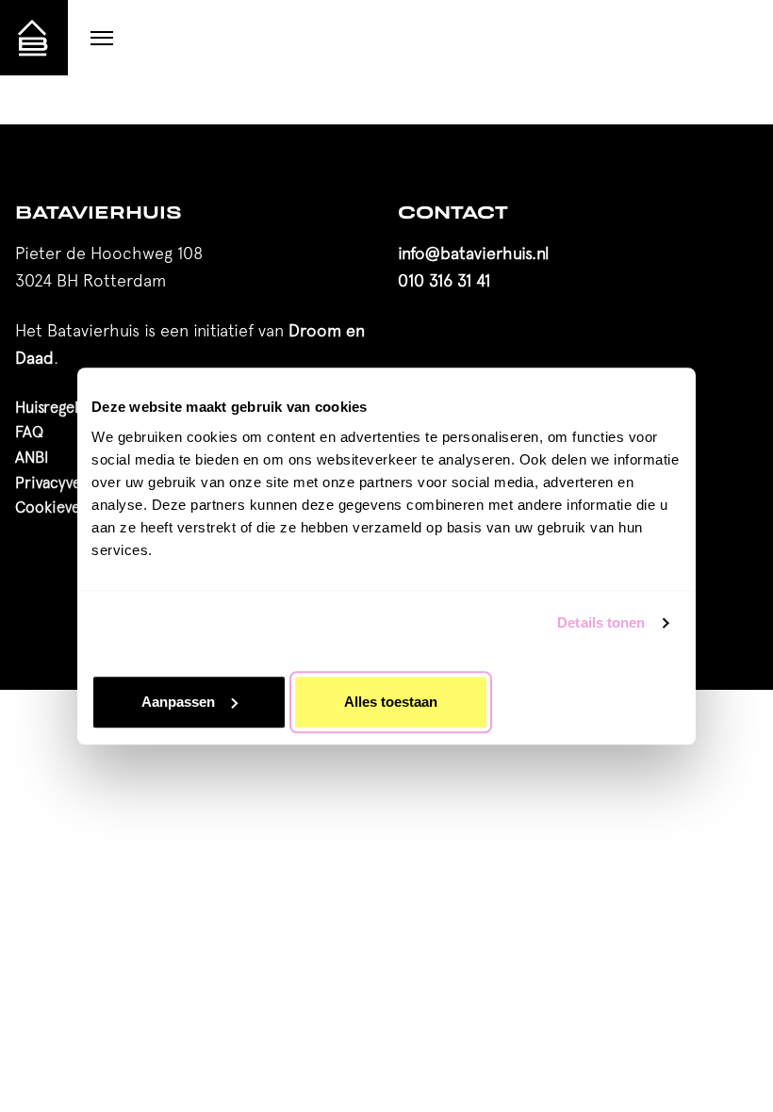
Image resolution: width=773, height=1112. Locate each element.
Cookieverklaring (74, 507)
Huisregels (50, 407)
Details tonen (601, 622)
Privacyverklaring (74, 482)
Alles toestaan (390, 702)
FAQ (29, 431)
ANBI (31, 457)
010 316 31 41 (444, 280)
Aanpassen (178, 702)
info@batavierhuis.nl (473, 253)
